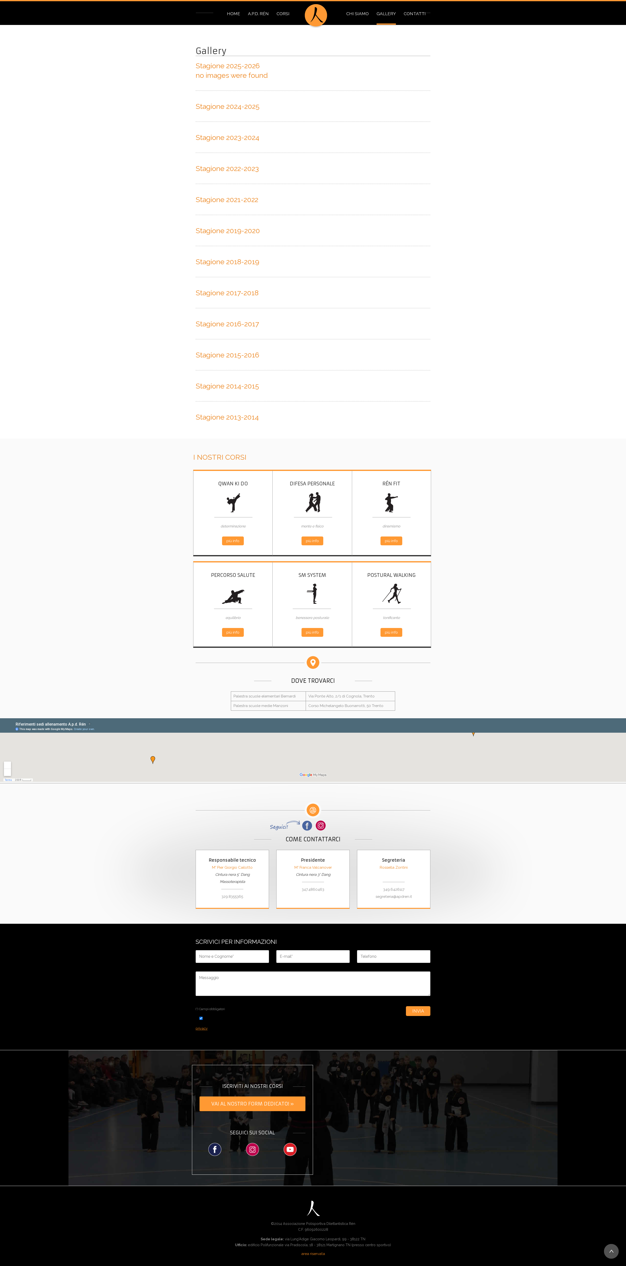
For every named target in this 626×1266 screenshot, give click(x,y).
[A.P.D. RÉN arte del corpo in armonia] (315, 16)
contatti (415, 13)
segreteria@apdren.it (394, 896)
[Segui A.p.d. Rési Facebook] (292, 826)
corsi (283, 13)
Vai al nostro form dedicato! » (252, 1104)
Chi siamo (357, 13)
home (233, 13)
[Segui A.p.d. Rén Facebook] (215, 1149)
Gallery (386, 13)
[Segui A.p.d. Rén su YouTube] (290, 1149)
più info (232, 541)
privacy (202, 1028)
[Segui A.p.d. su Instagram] (321, 826)
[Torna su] (611, 1251)
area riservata (313, 1254)
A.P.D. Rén (258, 13)
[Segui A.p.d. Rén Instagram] (252, 1149)
